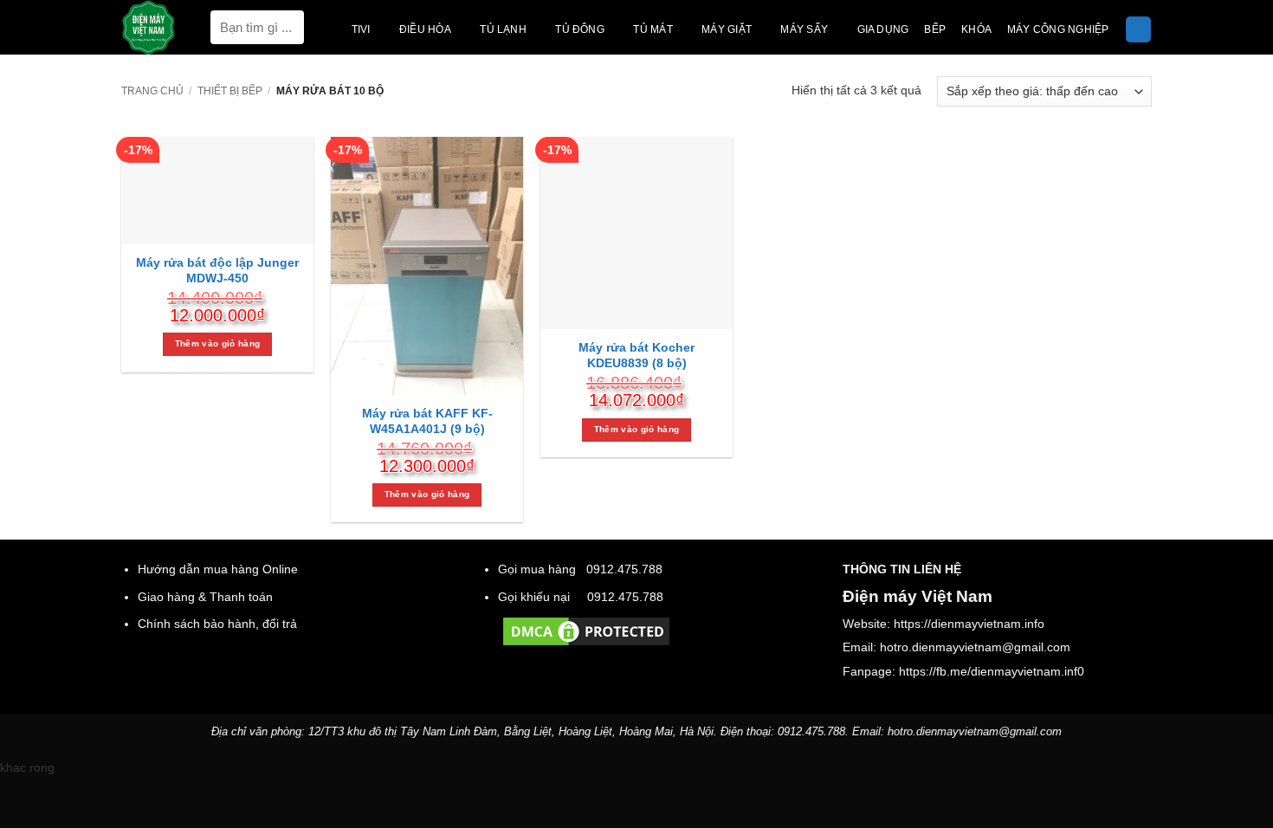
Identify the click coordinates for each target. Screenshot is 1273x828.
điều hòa (425, 29)
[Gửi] (290, 27)
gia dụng (883, 29)
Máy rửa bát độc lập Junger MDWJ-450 (217, 270)
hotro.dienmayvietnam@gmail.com (975, 647)
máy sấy (804, 29)
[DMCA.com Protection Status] (586, 630)
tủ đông (579, 29)
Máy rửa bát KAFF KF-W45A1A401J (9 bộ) (427, 421)
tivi (361, 29)
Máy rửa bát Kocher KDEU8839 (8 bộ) (636, 355)
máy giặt (726, 29)
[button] (1138, 29)
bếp (935, 29)
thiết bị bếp (229, 91)
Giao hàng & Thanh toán (205, 597)
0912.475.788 (624, 569)
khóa (976, 29)
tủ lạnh (503, 29)
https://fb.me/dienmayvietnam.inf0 (991, 671)
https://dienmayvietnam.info (969, 624)
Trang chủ (152, 91)
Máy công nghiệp (1057, 29)
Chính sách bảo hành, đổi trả (217, 624)
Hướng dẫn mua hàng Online (218, 569)
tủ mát (652, 29)
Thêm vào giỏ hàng (217, 343)
